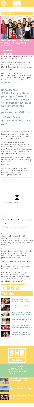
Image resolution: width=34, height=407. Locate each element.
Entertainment (5, 48)
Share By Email (11, 53)
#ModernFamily (9, 93)
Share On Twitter (8, 53)
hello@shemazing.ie (17, 374)
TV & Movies (15, 48)
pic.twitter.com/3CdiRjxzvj (15, 112)
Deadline (4, 168)
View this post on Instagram (11, 202)
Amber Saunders (8, 50)
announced (16, 138)
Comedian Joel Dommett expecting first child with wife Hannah (21, 334)
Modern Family (26, 227)
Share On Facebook (5, 53)
